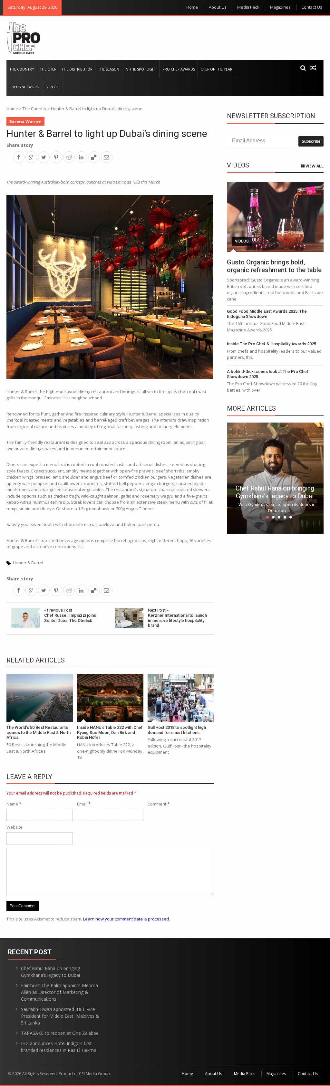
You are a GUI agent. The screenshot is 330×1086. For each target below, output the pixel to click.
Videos (242, 241)
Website (14, 827)
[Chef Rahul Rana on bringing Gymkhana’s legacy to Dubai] (275, 478)
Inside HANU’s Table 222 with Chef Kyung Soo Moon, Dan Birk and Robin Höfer (110, 732)
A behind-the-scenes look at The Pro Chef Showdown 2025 (267, 374)
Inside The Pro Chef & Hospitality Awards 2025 (271, 343)
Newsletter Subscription (271, 116)
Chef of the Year (216, 69)
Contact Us (311, 7)
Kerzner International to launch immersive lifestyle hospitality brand (177, 618)
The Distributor (77, 69)
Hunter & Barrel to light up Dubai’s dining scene (106, 133)
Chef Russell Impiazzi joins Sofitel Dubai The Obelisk (70, 615)
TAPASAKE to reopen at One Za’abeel (60, 1033)
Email (84, 804)
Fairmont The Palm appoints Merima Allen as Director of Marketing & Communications (59, 992)
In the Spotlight (141, 69)
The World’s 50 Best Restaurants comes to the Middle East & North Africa (38, 732)
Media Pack (248, 7)
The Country (21, 69)
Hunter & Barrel (28, 563)
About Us (217, 7)
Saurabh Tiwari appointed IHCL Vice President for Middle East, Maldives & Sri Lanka (60, 1016)
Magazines (280, 7)
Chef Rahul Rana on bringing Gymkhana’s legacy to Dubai (275, 492)
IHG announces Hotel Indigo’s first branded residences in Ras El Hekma (58, 1046)
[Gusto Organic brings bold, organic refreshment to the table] (275, 217)
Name (13, 804)
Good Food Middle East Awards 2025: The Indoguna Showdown (267, 314)
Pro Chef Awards (178, 69)
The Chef (48, 69)
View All (314, 166)
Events (50, 86)
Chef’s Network (24, 86)
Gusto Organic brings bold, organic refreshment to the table (274, 266)
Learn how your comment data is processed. (126, 919)
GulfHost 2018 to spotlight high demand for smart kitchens (177, 730)
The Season (108, 69)
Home (192, 7)
